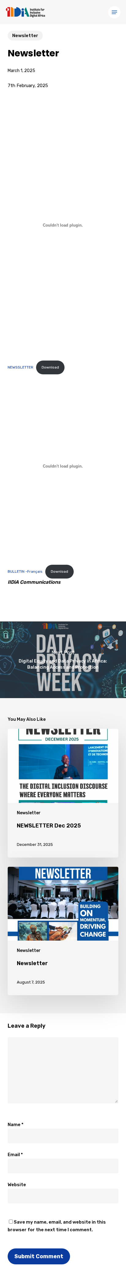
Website (17, 1184)
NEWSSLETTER (20, 367)
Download (50, 367)
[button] (114, 12)
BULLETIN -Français (25, 571)
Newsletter (25, 35)
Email (15, 1154)
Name (16, 1124)
